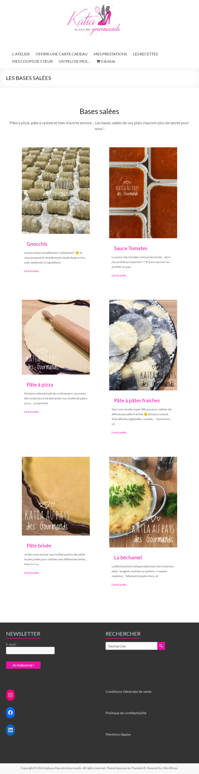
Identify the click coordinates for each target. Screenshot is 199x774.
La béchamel (128, 557)
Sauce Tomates (130, 248)
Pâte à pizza (40, 384)
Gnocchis (37, 244)
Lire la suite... (32, 271)
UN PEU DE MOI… (74, 61)
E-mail (12, 644)
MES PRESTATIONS (110, 54)
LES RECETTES (145, 54)
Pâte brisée (39, 545)
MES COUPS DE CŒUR (32, 61)
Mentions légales (118, 734)
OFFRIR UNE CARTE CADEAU (62, 54)
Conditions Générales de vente (128, 691)
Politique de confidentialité (126, 713)
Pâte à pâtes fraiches (137, 400)
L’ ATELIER (21, 54)
